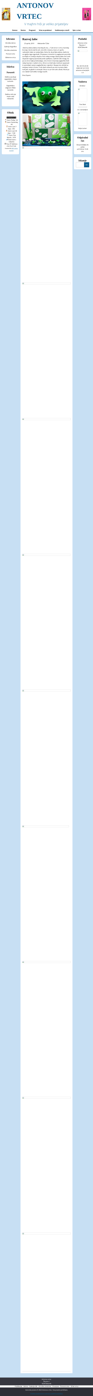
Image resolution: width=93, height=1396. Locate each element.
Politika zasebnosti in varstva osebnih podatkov (46, 1394)
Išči (87, 165)
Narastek (10, 72)
